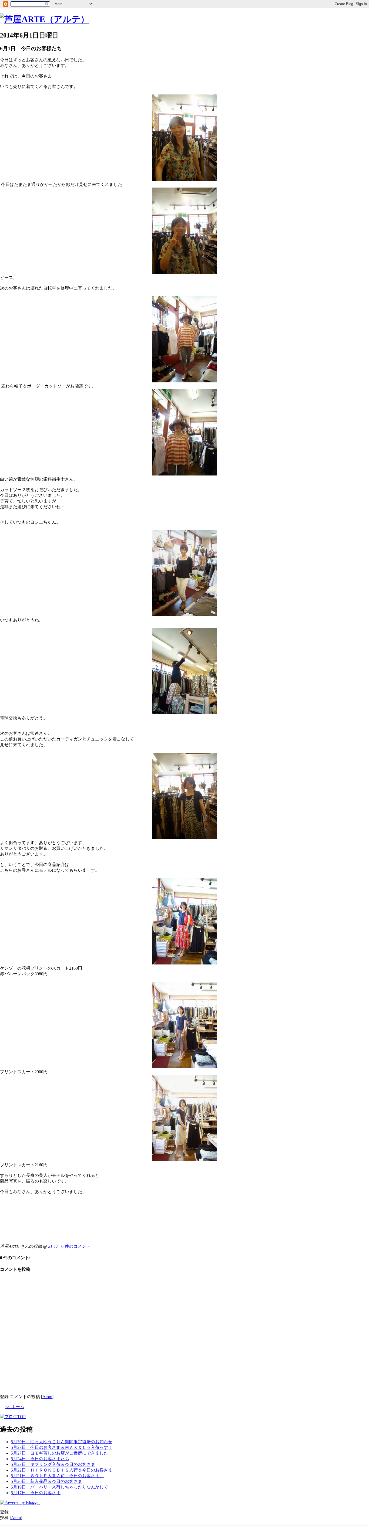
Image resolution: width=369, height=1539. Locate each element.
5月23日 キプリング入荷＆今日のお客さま (53, 1464)
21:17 (53, 1246)
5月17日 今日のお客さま (36, 1492)
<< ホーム (14, 1406)
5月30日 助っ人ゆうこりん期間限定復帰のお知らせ (61, 1441)
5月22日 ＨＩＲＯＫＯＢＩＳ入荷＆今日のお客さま (61, 1470)
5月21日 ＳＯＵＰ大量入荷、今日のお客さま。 (57, 1475)
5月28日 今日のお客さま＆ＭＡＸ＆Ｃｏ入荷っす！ (61, 1447)
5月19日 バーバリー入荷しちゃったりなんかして (59, 1487)
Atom (47, 1396)
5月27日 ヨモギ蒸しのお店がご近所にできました (59, 1453)
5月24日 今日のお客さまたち (40, 1458)
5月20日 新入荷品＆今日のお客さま (46, 1481)
